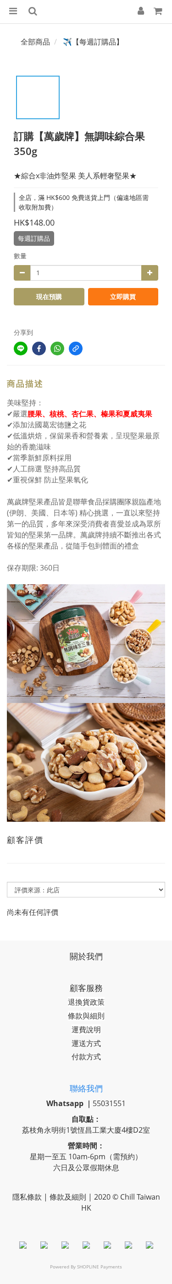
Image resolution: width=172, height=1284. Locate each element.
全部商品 (35, 42)
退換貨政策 (86, 1002)
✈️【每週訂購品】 (93, 42)
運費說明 (86, 1029)
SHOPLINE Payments (99, 1266)
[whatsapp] (57, 348)
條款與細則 (86, 1016)
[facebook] (39, 348)
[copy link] (76, 348)
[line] (21, 348)
